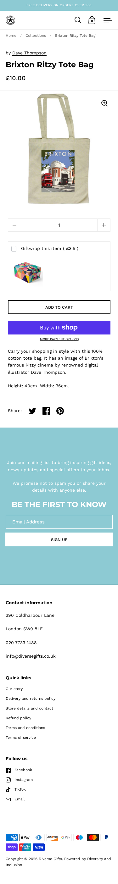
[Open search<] (78, 20)
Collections (35, 35)
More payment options (59, 339)
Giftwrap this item (49, 248)
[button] (103, 225)
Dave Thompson (29, 52)
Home (11, 35)
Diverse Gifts (50, 859)
